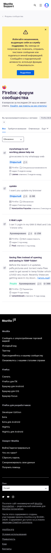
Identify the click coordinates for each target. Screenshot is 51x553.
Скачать (6, 376)
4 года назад (39, 296)
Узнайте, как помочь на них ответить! (28, 106)
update (13, 186)
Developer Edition (11, 412)
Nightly (6, 427)
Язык (4, 483)
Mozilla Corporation (12, 509)
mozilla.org (8, 529)
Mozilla (9, 321)
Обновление (28, 202)
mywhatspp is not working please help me (21, 150)
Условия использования (14, 534)
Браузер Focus (9, 396)
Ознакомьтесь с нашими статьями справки (23, 360)
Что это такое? (9, 452)
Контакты (7, 549)
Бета (4, 417)
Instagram (13, 497)
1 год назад (30, 246)
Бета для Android (11, 422)
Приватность (8, 539)
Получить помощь (11, 467)
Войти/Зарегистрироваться (16, 448)
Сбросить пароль (11, 457)
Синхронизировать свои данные (18, 462)
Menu (40, 5)
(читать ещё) (43, 278)
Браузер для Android (13, 386)
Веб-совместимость (31, 239)
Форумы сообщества (14, 16)
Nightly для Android (12, 431)
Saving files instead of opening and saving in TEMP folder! (25, 259)
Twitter (3, 497)
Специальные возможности (34, 168)
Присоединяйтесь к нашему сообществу (22, 355)
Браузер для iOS (10, 391)
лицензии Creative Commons (17, 522)
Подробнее (25, 73)
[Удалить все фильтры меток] (4, 122)
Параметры (27, 289)
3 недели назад (34, 174)
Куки (4, 544)
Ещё (44, 129)
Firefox (15, 168)
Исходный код (9, 346)
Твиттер (6, 350)
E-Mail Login (15, 220)
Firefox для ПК (9, 381)
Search (35, 5)
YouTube (8, 497)
